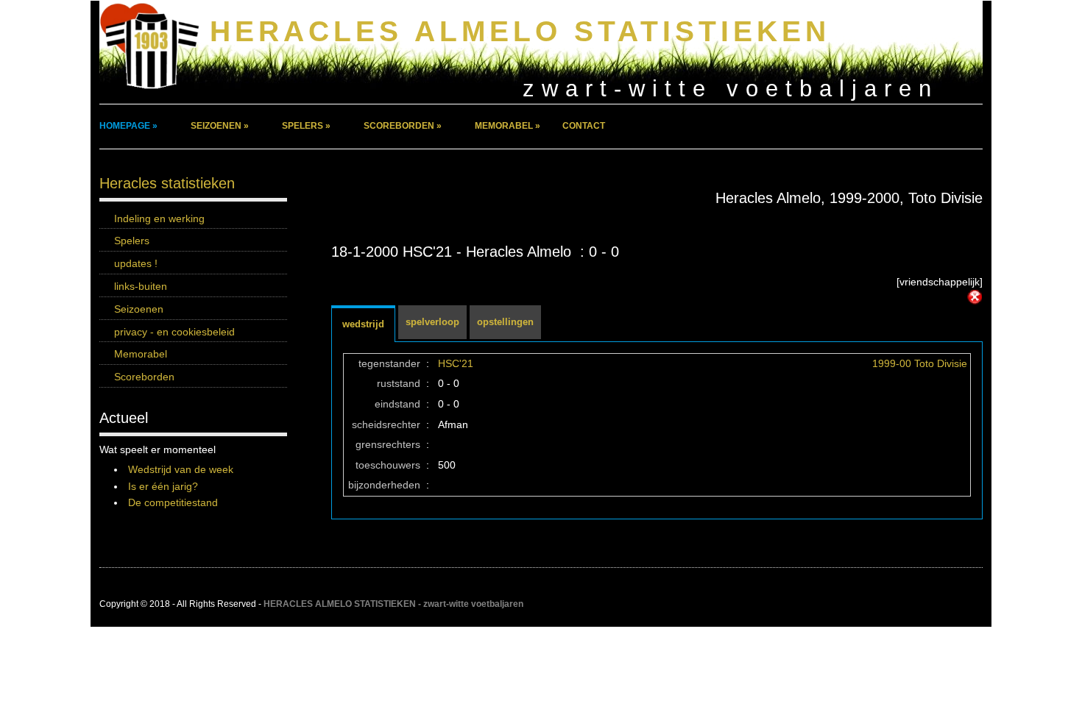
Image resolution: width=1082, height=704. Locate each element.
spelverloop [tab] (432, 321)
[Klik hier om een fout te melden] (974, 297)
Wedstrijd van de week (180, 469)
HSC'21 (455, 363)
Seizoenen (138, 309)
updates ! (136, 263)
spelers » (306, 126)
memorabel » (507, 126)
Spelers (131, 240)
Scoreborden (144, 377)
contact (583, 126)
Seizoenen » (220, 126)
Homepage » (128, 126)
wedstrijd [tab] (363, 324)
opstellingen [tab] (505, 321)
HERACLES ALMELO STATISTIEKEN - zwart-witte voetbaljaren (393, 604)
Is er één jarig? (163, 486)
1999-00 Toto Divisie (919, 363)
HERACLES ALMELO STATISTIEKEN (520, 31)
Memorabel (140, 354)
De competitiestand (173, 502)
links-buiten (140, 286)
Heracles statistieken (167, 183)
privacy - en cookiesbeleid (174, 332)
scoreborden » (403, 126)
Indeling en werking (159, 218)
